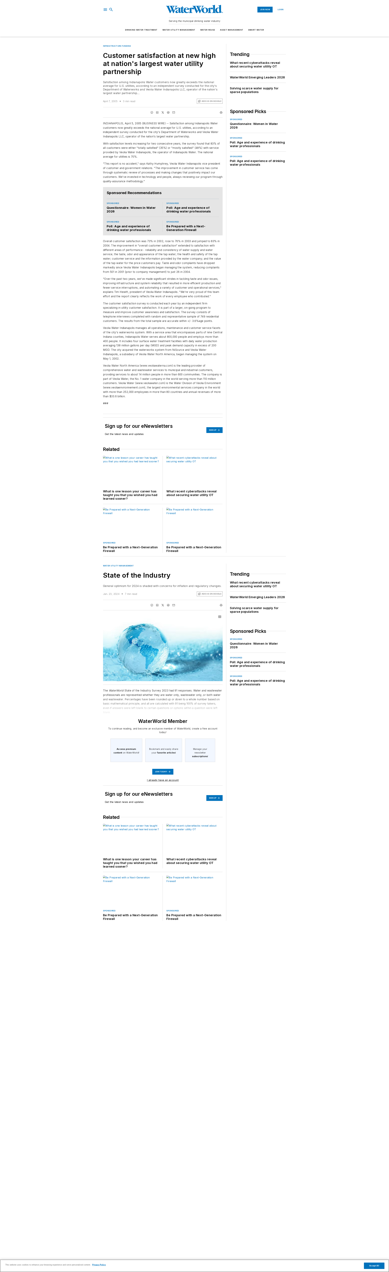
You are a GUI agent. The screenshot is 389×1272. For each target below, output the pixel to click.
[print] (221, 112)
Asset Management (231, 30)
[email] (173, 112)
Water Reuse (207, 30)
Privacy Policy (99, 1265)
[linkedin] (157, 112)
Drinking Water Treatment (141, 30)
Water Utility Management (178, 30)
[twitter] (162, 112)
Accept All (374, 1266)
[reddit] (168, 112)
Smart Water (256, 30)
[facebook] (151, 112)
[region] (194, 1266)
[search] (111, 9)
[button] (105, 9)
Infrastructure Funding (117, 46)
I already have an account (163, 780)
